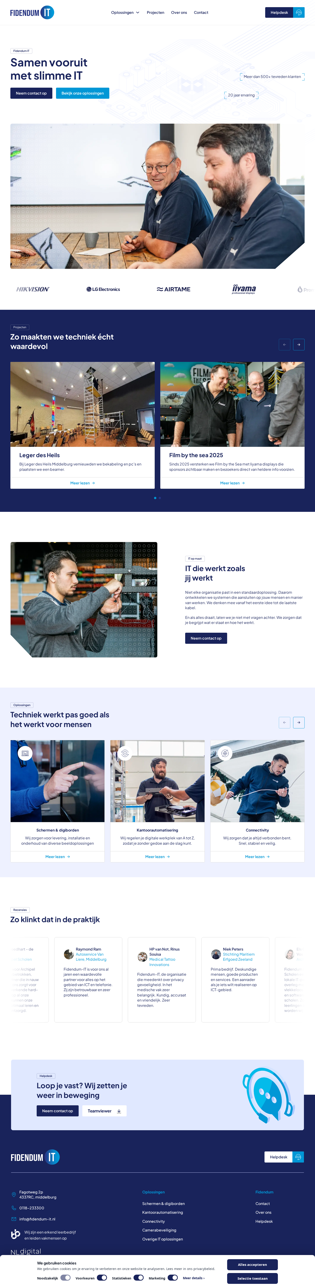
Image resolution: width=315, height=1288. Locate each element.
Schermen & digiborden (163, 1203)
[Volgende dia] (299, 344)
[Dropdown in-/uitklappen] (138, 12)
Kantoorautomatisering (162, 1212)
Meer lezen (80, 482)
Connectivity (153, 1221)
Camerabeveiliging (159, 1230)
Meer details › (194, 1278)
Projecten (155, 12)
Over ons (179, 12)
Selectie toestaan (253, 1278)
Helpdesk (279, 12)
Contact (201, 12)
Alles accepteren (252, 1264)
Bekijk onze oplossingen (83, 93)
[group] (57, 801)
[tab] (155, 498)
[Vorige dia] (284, 344)
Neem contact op (31, 93)
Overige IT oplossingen (162, 1239)
